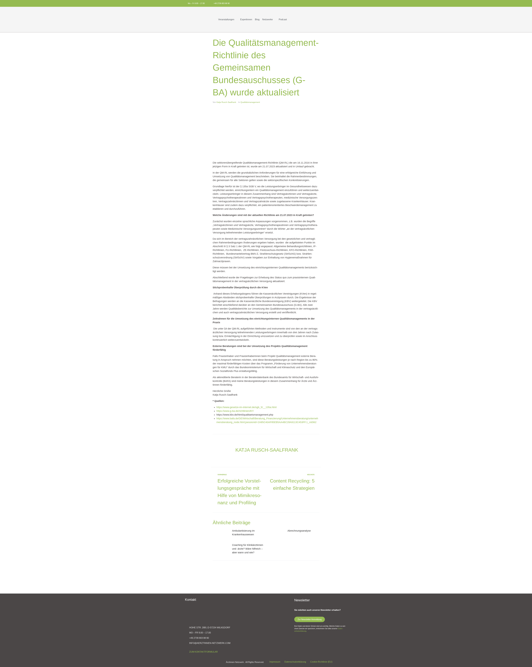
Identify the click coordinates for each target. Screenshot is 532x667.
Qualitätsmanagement (250, 102)
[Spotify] (298, 3)
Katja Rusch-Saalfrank (226, 102)
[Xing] (316, 3)
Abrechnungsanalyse (299, 530)
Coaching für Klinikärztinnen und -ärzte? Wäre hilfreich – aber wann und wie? (247, 549)
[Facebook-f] (303, 3)
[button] (228, 19)
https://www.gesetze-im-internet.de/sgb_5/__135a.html (246, 407)
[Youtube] (312, 3)
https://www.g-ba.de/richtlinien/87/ (235, 411)
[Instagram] (307, 3)
